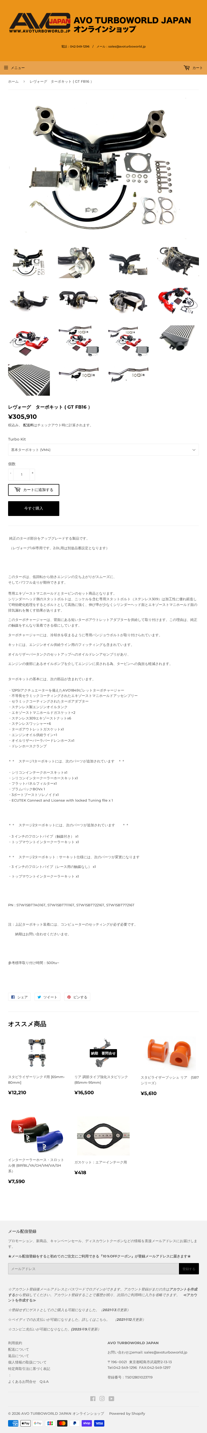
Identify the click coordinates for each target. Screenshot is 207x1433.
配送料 (28, 425)
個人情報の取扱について (27, 1362)
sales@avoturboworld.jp (165, 1352)
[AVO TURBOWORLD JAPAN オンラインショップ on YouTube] (111, 1399)
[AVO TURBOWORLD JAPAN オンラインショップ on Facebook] (93, 1399)
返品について (18, 1356)
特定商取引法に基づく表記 (29, 1368)
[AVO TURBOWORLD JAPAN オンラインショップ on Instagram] (102, 1399)
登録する (188, 1269)
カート (197, 68)
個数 (12, 463)
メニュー (18, 68)
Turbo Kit (17, 439)
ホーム (13, 81)
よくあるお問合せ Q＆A (28, 1381)
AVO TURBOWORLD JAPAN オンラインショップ (62, 1413)
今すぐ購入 (33, 508)
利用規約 (15, 1343)
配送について (18, 1349)
